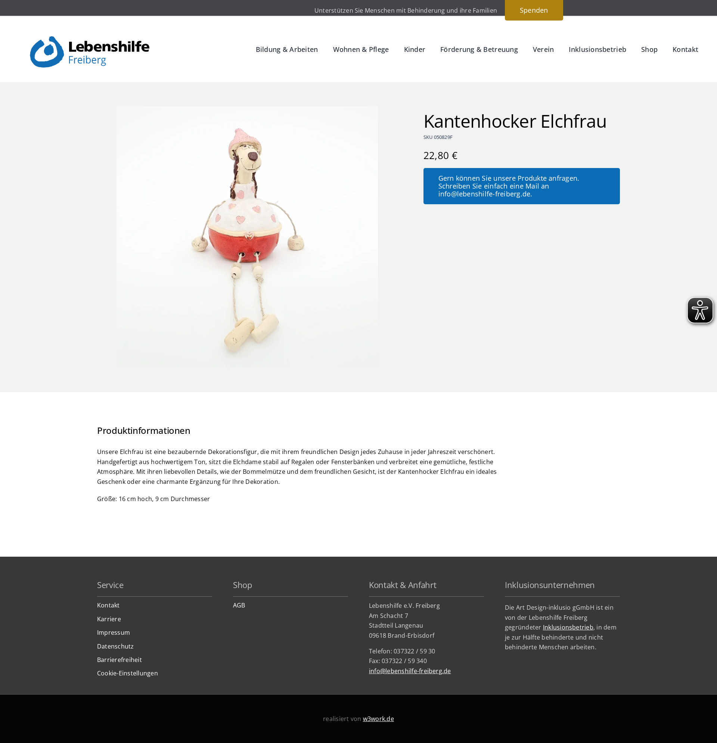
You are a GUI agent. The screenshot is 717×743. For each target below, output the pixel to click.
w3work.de (378, 719)
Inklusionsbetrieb (568, 627)
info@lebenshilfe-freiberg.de (410, 671)
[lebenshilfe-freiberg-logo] (89, 39)
